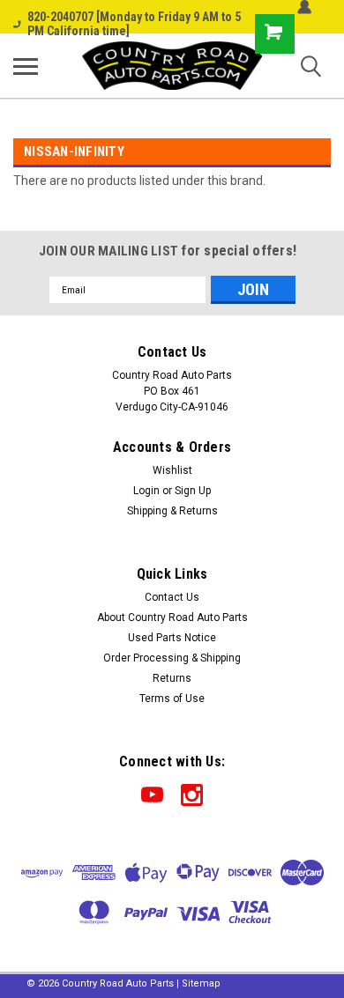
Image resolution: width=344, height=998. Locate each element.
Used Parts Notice (172, 638)
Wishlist (172, 470)
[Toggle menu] (25, 66)
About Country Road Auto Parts (172, 617)
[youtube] (152, 795)
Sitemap (201, 983)
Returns (172, 678)
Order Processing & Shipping (172, 658)
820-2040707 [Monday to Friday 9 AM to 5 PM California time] (134, 24)
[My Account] (304, 7)
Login (146, 490)
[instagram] (192, 795)
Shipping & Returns (172, 511)
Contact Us (172, 597)
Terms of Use (172, 698)
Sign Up (193, 490)
